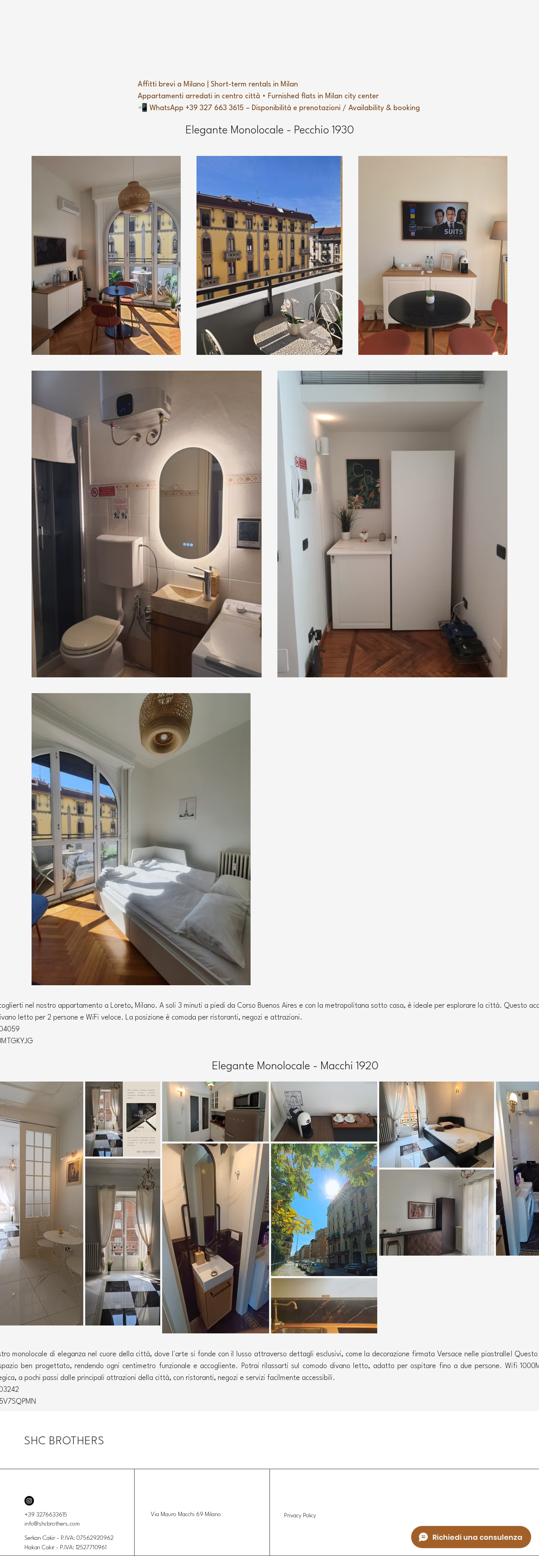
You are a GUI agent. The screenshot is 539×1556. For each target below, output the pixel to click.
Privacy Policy (300, 1516)
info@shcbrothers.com (52, 1524)
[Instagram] (29, 1500)
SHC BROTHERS (64, 1441)
